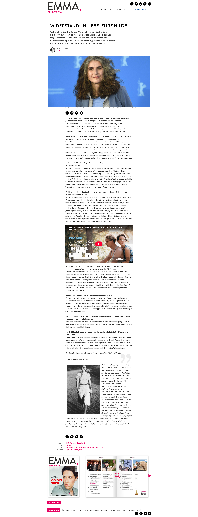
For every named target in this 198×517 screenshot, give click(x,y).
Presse (73, 510)
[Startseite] (64, 7)
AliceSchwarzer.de (143, 10)
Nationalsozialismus (71, 447)
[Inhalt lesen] (117, 475)
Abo (111, 10)
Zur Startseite (54, 503)
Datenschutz (105, 510)
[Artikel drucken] (81, 113)
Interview (68, 445)
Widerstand (82, 447)
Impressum (131, 510)
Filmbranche (91, 447)
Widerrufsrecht (94, 510)
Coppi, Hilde (69, 450)
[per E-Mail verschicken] (76, 113)
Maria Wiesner (63, 51)
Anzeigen (80, 510)
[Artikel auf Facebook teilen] (67, 113)
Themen (103, 10)
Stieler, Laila (78, 450)
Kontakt (138, 510)
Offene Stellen (121, 510)
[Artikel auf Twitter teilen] (72, 113)
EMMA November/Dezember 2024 (76, 443)
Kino (101, 447)
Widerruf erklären (53, 510)
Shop (119, 10)
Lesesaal (127, 10)
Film (97, 447)
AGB (86, 510)
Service (113, 510)
